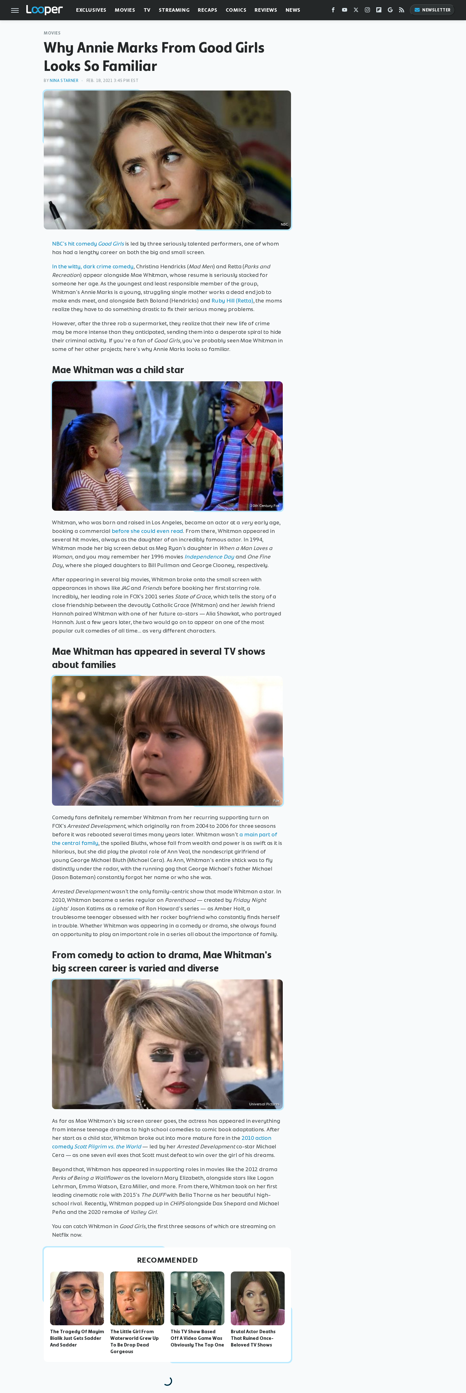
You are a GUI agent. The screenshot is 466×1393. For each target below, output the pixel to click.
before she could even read (147, 531)
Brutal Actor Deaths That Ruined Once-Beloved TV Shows (253, 1338)
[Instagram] (367, 11)
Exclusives (91, 10)
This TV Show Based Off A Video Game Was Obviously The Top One (197, 1338)
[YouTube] (344, 11)
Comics (236, 10)
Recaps (207, 10)
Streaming (174, 10)
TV (147, 10)
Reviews (266, 10)
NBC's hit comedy (88, 243)
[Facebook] (333, 11)
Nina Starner (64, 80)
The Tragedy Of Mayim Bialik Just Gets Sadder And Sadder (77, 1338)
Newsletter (436, 10)
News (293, 10)
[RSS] (401, 11)
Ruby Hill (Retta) (232, 300)
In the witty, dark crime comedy (92, 266)
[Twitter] (356, 11)
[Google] (390, 11)
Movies (125, 10)
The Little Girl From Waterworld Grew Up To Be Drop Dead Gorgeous (134, 1341)
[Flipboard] (379, 11)
